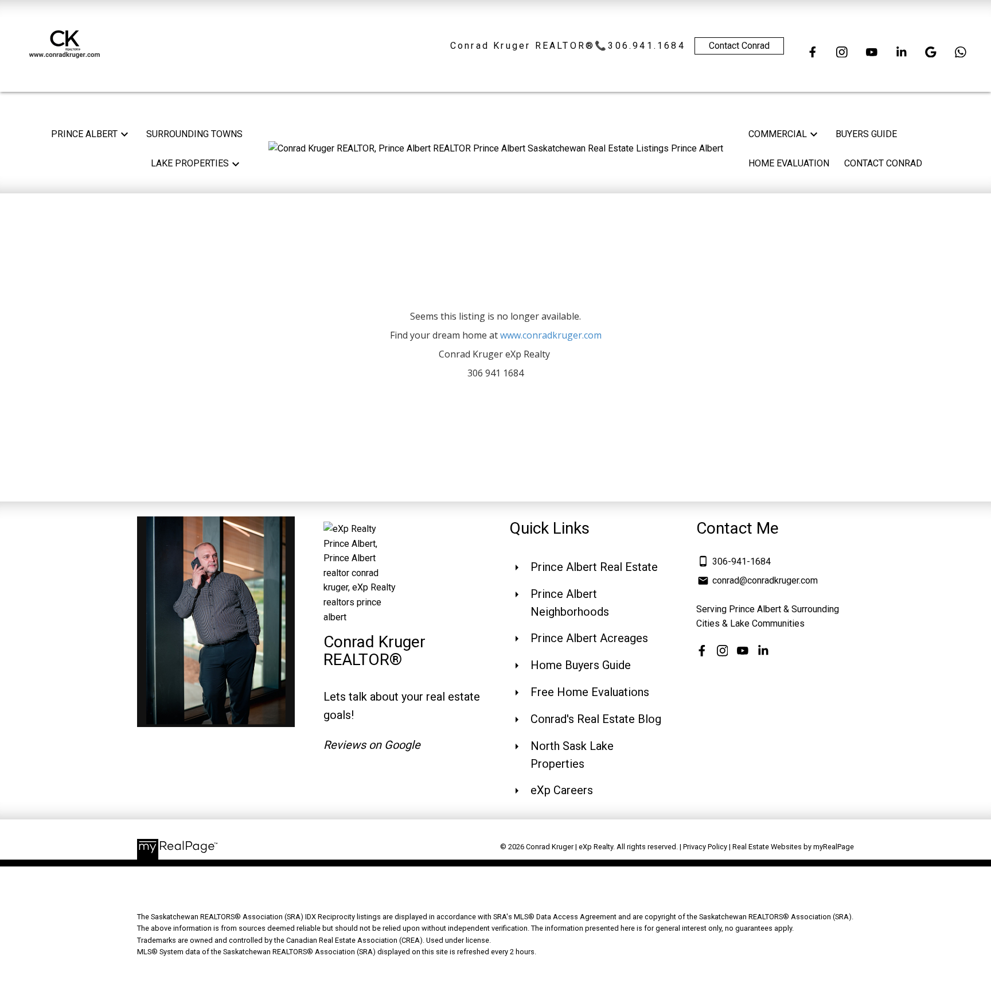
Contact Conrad (739, 45)
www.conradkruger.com (551, 335)
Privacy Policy (705, 846)
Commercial (777, 134)
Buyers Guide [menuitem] (866, 134)
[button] (812, 52)
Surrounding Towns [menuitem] (194, 134)
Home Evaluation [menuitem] (788, 163)
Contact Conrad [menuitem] (883, 163)
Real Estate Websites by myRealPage (793, 846)
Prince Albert (84, 134)
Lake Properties (190, 163)
